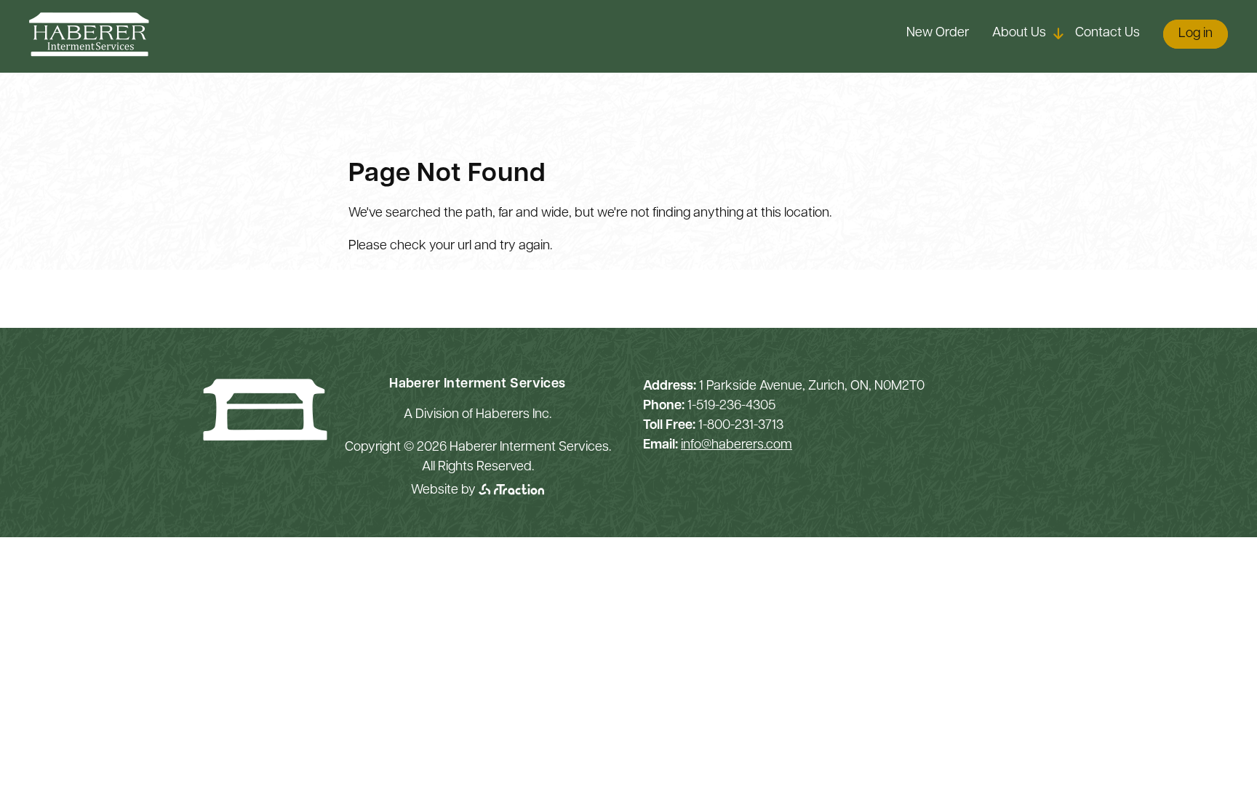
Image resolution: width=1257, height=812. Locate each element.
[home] (89, 53)
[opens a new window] (511, 490)
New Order (937, 33)
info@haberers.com (736, 445)
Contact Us (1107, 33)
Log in (1195, 34)
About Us (1019, 33)
